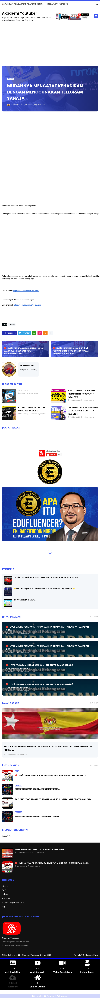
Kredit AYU (6, 898)
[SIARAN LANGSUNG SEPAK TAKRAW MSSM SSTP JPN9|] (3, 4)
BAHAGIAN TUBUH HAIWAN (25, 600)
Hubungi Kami (92, 955)
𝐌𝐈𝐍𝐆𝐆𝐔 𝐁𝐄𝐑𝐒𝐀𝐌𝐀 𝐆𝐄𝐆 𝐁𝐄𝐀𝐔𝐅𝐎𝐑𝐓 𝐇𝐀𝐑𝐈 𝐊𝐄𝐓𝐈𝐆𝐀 (37, 789)
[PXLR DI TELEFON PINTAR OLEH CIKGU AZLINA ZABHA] (9, 419)
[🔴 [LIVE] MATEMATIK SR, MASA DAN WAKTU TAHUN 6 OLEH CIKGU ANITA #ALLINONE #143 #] (7, 872)
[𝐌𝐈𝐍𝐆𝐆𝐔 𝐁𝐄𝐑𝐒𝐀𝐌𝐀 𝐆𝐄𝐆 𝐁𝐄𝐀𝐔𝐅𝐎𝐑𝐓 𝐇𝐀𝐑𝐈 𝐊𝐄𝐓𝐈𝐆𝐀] (7, 794)
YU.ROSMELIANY (27, 365)
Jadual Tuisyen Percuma (13, 902)
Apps (4, 906)
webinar (18, 785)
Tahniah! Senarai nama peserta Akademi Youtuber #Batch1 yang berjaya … (47, 577)
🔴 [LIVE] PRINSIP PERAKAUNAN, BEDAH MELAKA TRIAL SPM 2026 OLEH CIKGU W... (51, 775)
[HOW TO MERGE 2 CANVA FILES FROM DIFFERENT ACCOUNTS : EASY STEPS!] (58, 402)
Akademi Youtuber (19, 13)
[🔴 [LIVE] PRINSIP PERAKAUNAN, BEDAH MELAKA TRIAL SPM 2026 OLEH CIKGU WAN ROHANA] (7, 780)
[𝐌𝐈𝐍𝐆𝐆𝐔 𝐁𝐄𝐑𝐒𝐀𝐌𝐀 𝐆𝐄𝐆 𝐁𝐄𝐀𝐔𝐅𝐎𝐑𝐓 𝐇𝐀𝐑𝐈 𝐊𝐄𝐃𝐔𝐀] (7, 821)
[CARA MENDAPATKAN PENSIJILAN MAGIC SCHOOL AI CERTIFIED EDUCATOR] (58, 419)
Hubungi (5, 894)
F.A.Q (4, 890)
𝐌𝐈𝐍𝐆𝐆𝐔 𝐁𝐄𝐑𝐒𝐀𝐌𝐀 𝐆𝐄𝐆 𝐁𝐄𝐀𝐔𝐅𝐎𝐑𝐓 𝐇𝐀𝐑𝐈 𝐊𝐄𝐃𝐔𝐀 (37, 816)
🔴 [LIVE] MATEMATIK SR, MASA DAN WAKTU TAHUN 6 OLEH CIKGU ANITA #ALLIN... (52, 863)
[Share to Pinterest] (40, 333)
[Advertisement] (50, 42)
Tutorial (10, 79)
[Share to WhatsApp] (34, 333)
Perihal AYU (79, 955)
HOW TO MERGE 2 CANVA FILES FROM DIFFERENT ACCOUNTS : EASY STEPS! (81, 393)
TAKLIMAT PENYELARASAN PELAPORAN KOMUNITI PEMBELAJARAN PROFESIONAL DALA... (54, 799)
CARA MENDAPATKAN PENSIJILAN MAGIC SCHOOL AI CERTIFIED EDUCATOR (83, 410)
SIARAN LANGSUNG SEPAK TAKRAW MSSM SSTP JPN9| (27, 4)
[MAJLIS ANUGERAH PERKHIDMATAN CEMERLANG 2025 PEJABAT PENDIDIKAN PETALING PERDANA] (50, 723)
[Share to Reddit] (45, 333)
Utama (5, 886)
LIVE (17, 772)
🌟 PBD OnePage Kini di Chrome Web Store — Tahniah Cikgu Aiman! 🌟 (44, 588)
